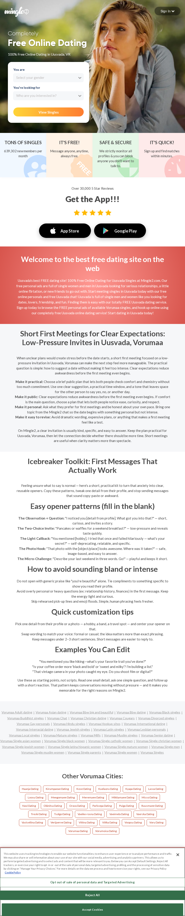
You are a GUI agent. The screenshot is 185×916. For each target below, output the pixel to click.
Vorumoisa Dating (106, 831)
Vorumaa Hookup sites (104, 724)
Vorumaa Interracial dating (34, 729)
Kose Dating (83, 789)
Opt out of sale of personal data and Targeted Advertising (92, 882)
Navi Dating (29, 805)
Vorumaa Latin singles (108, 729)
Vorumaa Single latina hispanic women (74, 747)
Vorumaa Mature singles (60, 735)
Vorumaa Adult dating (17, 712)
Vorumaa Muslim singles (121, 735)
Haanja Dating (30, 789)
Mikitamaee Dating (123, 797)
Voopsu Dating (133, 822)
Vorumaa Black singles (164, 712)
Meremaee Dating (93, 797)
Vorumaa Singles (152, 752)
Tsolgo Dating (62, 814)
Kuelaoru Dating (108, 789)
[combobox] (48, 77)
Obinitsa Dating (53, 805)
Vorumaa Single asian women (20, 741)
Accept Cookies (92, 909)
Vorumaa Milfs (91, 735)
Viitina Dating (87, 822)
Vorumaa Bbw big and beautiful (91, 712)
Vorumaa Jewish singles (73, 729)
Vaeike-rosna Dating (90, 814)
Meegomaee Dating (63, 797)
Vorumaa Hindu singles (69, 724)
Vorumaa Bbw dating (131, 712)
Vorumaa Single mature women (126, 747)
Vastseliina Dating (32, 822)
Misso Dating (149, 797)
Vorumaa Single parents (84, 752)
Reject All (92, 895)
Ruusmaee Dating (152, 805)
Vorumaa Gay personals (33, 724)
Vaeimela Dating (119, 814)
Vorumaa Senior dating (157, 735)
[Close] (178, 855)
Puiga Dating (126, 805)
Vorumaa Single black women (64, 741)
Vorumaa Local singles (24, 735)
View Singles (49, 112)
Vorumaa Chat (57, 718)
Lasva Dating (155, 789)
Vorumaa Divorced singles (156, 718)
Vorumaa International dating (144, 724)
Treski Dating (38, 814)
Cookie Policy (13, 872)
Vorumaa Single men (165, 747)
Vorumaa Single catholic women (110, 741)
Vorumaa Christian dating (88, 718)
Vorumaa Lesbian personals (146, 729)
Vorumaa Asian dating (51, 712)
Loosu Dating (35, 797)
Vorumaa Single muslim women (42, 752)
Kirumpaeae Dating (57, 789)
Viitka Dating (109, 822)
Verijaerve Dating (61, 822)
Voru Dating (156, 822)
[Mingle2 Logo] (17, 11)
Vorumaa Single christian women (159, 741)
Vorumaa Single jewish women (23, 747)
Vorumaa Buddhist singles (25, 718)
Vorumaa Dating (78, 831)
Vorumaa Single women (120, 752)
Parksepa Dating (102, 805)
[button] (167, 11)
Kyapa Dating (133, 789)
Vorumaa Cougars (122, 718)
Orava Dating (77, 805)
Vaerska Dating (145, 814)
